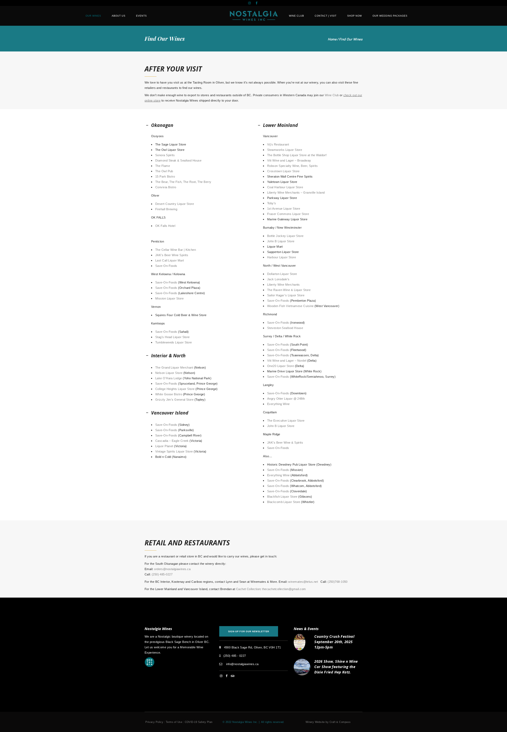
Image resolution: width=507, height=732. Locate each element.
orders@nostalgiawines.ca (172, 569)
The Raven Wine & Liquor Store (289, 290)
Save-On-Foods (166, 265)
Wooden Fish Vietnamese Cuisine (290, 306)
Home (332, 39)
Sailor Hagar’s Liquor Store (285, 295)
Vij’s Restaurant (278, 144)
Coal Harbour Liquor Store (285, 187)
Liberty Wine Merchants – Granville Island (296, 192)
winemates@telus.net (303, 581)
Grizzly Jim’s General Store (174, 399)
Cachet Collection (248, 589)
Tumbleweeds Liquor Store (173, 342)
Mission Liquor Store (169, 298)
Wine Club (332, 95)
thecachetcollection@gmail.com (284, 589)
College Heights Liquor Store (175, 389)
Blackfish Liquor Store (282, 496)
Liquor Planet (164, 446)
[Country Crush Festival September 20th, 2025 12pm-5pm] (302, 642)
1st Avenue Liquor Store (283, 208)
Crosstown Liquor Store (283, 171)
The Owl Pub (164, 171)
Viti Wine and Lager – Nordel (286, 360)
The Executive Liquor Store (286, 420)
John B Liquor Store (280, 241)
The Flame (162, 165)
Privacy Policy (154, 722)
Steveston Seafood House (285, 328)
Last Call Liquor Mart (169, 260)
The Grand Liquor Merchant (174, 367)
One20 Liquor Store (280, 366)
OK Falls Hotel (165, 225)
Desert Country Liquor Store (174, 203)
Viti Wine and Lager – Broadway (289, 160)
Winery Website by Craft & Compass (328, 722)
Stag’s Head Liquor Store (172, 337)
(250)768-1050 (338, 581)
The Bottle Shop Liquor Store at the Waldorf (296, 155)
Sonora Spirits (165, 155)
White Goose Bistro (168, 394)
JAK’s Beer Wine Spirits (171, 255)
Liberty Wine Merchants (283, 284)
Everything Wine (278, 404)
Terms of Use (174, 722)
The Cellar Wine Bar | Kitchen (175, 249)
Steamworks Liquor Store (284, 149)
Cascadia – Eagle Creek (172, 440)
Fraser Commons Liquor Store (288, 214)
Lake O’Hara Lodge (168, 378)
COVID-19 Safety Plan (199, 722)
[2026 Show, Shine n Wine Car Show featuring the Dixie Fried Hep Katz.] (302, 667)
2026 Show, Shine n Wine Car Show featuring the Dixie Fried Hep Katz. (336, 666)
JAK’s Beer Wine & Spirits (285, 442)
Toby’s (271, 203)
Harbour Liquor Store (281, 257)
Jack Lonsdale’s (278, 279)
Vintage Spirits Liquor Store (174, 451)
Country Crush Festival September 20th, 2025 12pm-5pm (334, 641)
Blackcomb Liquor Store (283, 502)
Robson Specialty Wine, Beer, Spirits (292, 165)
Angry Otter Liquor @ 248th (286, 398)
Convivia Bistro (165, 187)
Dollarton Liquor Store (282, 274)
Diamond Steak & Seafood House (178, 160)
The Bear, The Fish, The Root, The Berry (183, 181)
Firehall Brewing (166, 209)
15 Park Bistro (165, 176)
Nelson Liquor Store (169, 373)
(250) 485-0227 (162, 574)
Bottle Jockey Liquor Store (285, 236)
